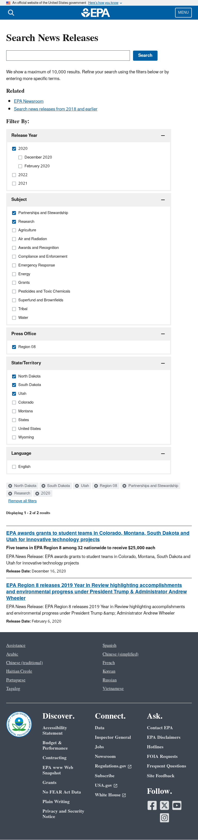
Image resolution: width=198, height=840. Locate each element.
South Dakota (58, 486)
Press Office (23, 334)
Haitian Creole (19, 671)
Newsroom (105, 756)
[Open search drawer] (11, 13)
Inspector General (113, 737)
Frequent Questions (166, 766)
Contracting (55, 757)
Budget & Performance (55, 745)
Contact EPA (160, 728)
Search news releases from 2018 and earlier (55, 109)
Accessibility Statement (55, 730)
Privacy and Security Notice (63, 813)
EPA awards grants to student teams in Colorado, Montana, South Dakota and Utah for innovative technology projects (97, 536)
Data (99, 728)
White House (108, 795)
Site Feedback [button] (161, 776)
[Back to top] (184, 826)
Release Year (24, 135)
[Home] (95, 13)
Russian (110, 680)
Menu (183, 12)
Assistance (16, 645)
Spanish (109, 645)
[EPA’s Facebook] (152, 805)
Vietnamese (113, 688)
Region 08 (108, 486)
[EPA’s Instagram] (164, 818)
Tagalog (13, 688)
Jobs (99, 747)
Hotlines (155, 747)
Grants (49, 782)
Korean (109, 671)
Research (21, 493)
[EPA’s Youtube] (177, 805)
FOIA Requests (162, 756)
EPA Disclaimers (163, 737)
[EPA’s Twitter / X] (164, 805)
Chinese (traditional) (24, 663)
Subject (19, 199)
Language (21, 453)
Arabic (12, 654)
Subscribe (104, 776)
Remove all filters (22, 501)
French (109, 663)
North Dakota (24, 486)
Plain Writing (56, 801)
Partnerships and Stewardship (152, 486)
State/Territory (26, 363)
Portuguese (16, 680)
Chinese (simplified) (120, 654)
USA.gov (103, 785)
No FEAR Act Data (62, 792)
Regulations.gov (110, 766)
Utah (84, 486)
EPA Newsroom (29, 101)
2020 (45, 493)
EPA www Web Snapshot (58, 770)
